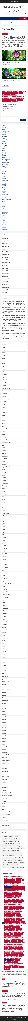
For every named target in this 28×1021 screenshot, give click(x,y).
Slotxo (22, 96)
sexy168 (4, 586)
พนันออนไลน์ (10, 100)
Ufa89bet (4, 641)
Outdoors (4, 499)
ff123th (3, 418)
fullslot (3, 423)
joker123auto (5, 456)
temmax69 (4, 630)
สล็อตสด (4, 749)
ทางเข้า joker (5, 213)
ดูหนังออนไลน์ (5, 212)
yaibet (3, 668)
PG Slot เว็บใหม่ (5, 513)
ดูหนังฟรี (4, 134)
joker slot (4, 215)
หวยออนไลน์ (5, 164)
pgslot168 (4, 537)
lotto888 (4, 480)
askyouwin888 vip (6, 388)
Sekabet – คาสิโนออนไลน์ (14, 9)
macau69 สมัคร (5, 483)
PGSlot (4, 94)
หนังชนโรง (4, 129)
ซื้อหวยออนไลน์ (5, 162)
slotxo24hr (4, 613)
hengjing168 (4, 437)
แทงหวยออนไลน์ (6, 814)
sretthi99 (4, 616)
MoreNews (21, 1017)
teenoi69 (4, 627)
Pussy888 (15, 94)
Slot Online (17, 96)
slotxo (3, 192)
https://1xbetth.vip (6, 198)
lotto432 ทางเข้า (6, 478)
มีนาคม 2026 (5, 252)
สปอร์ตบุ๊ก (4, 708)
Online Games (5, 497)
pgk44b (3, 532)
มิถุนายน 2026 (5, 243)
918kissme (4, 374)
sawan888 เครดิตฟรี (6, 584)
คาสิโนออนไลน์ (5, 34)
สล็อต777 (4, 727)
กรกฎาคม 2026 (5, 241)
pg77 (3, 518)
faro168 (4, 415)
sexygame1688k (5, 597)
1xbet (3, 361)
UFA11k (3, 638)
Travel (3, 635)
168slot (3, 350)
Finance (3, 420)
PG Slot (20, 93)
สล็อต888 (4, 183)
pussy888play (5, 564)
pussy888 (4, 136)
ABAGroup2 (12, 91)
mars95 (3, 488)
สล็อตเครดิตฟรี (5, 755)
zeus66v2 (4, 670)
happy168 (4, 431)
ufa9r (3, 643)
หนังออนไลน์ (5, 152)
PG (17, 93)
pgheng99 (4, 143)
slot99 (3, 177)
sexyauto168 (5, 592)
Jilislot (4, 93)
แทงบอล (4, 809)
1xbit (3, 366)
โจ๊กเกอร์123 (5, 217)
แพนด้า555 (4, 817)
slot (3, 208)
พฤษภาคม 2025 (5, 279)
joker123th (4, 459)
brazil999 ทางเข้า (6, 399)
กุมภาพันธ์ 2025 (5, 287)
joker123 (4, 127)
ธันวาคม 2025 (5, 260)
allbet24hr (4, 382)
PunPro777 (9, 94)
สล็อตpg (4, 741)
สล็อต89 (4, 733)
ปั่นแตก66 (4, 100)
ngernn (13, 93)
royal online (4, 573)
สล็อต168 (4, 168)
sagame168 (4, 578)
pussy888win (5, 567)
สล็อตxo (4, 227)
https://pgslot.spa (6, 199)
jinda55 (3, 175)
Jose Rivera (5, 47)
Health (3, 434)
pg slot (3, 203)
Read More (6, 86)
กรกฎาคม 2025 (5, 273)
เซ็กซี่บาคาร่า (5, 790)
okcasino (4, 494)
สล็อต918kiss (5, 736)
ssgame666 (4, 619)
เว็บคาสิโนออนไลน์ (6, 793)
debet (3, 410)
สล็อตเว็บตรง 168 (6, 760)
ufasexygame (5, 660)
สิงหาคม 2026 (5, 238)
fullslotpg (4, 145)
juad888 (4, 461)
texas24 (4, 632)
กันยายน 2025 (5, 268)
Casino (23, 91)
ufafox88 (4, 654)
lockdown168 (5, 475)
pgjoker (3, 529)
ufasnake (4, 662)
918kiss (4, 126)
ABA (8, 91)
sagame (3, 575)
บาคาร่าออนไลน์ (20, 98)
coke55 (3, 407)
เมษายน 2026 (5, 249)
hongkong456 (5, 440)
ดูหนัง (3, 148)
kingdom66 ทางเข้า (6, 467)
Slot (12, 96)
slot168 (3, 605)
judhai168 (4, 464)
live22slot (4, 472)
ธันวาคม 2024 (5, 292)
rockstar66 (4, 570)
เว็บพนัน (9, 101)
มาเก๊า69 (4, 706)
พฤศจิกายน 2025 (6, 262)
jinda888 (4, 450)
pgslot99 (4, 545)
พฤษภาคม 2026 (5, 246)
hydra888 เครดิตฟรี (6, 442)
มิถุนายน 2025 (5, 276)
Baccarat (18, 91)
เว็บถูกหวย (4, 798)
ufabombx (4, 651)
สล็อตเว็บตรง (5, 180)
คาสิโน (4, 98)
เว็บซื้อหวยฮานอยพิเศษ (7, 795)
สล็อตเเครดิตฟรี (5, 763)
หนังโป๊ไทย (4, 196)
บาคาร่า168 (4, 140)
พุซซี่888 (4, 703)
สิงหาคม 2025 (5, 271)
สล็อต (15, 100)
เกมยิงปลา (4, 101)
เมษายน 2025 (5, 281)
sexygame (13, 850)
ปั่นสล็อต (4, 692)
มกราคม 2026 (5, 257)
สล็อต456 (4, 717)
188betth (4, 358)
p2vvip (3, 502)
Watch (25, 18)
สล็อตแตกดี (4, 766)
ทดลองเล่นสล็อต (5, 681)
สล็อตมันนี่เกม (5, 747)
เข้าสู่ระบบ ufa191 (6, 785)
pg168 (3, 173)
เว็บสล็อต (4, 806)
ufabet (3, 646)
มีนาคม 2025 (5, 284)
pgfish (3, 524)
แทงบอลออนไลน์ (6, 812)
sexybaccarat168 (6, 96)
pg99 (3, 521)
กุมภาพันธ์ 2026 (5, 254)
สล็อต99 (4, 738)
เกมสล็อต (4, 782)
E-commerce (4, 412)
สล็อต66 (4, 178)
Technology (4, 624)
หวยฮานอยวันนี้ (5, 776)
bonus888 (4, 396)
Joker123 (8, 93)
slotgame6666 (5, 608)
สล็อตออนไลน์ (19, 100)
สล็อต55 (4, 719)
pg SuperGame (5, 516)
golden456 (4, 429)
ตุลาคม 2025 (5, 265)
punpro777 (4, 161)
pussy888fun (5, 562)
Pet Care (4, 505)
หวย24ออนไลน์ (5, 774)
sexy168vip (4, 589)
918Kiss (4, 91)
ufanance (4, 657)
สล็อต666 (4, 725)
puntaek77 (4, 556)
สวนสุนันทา (4, 768)
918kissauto (4, 372)
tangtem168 (4, 622)
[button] (2, 18)
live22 (3, 147)
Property (4, 551)
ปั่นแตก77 (4, 698)
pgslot (3, 141)
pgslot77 (4, 155)
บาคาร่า (14, 98)
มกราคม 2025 (5, 290)
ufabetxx (4, 649)
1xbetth (3, 363)
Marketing (4, 486)
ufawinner (4, 665)
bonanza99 (4, 393)
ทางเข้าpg (4, 684)
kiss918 (4, 205)
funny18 (3, 426)
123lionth (4, 347)
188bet (3, 355)
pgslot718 (4, 540)
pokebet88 (4, 548)
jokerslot (4, 224)
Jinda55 (12, 843)
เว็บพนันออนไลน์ (15, 101)
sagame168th (5, 131)
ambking (4, 385)
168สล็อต (4, 353)
